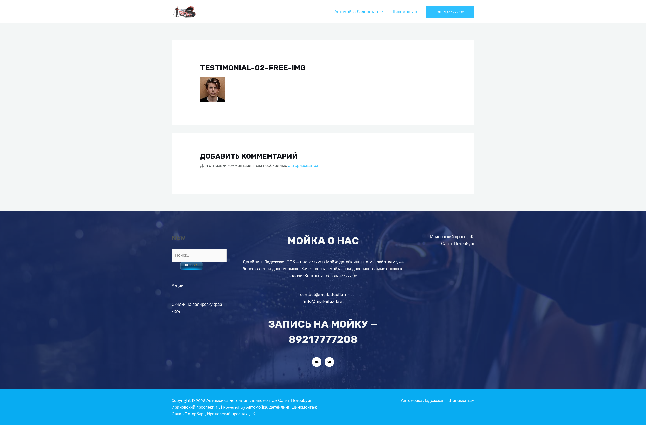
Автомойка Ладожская (356, 11)
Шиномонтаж (404, 11)
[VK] (316, 362)
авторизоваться (303, 165)
